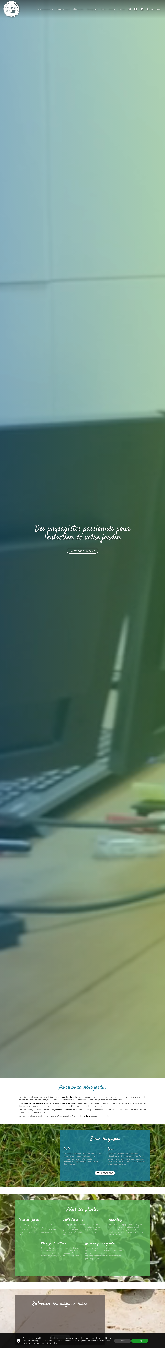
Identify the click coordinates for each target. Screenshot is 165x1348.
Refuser (124, 1340)
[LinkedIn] (142, 9)
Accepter (141, 1340)
